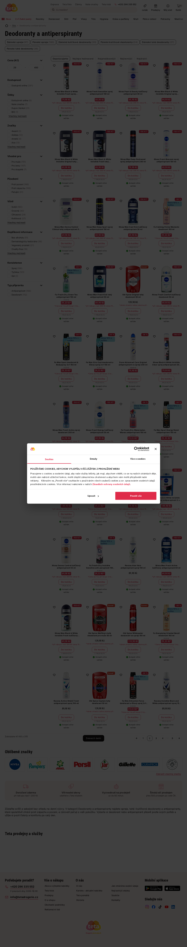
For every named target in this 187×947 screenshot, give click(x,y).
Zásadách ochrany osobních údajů (111, 484)
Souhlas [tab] (49, 459)
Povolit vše (136, 496)
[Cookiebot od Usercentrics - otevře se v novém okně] (136, 449)
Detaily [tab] (93, 458)
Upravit (91, 496)
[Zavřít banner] (156, 449)
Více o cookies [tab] (137, 458)
